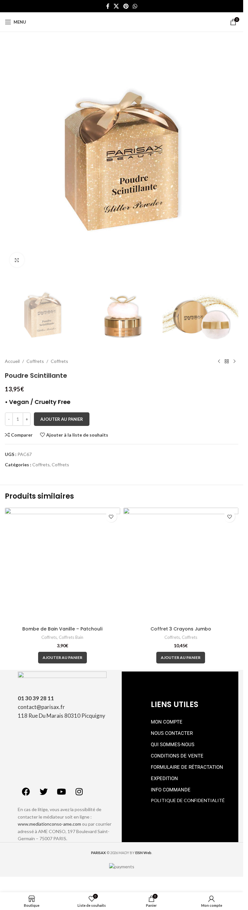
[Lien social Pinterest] (125, 6)
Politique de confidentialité (188, 800)
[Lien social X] (116, 6)
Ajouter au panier (61, 419)
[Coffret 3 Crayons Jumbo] (181, 565)
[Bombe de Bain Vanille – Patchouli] (62, 565)
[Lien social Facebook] (108, 6)
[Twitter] (44, 791)
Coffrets (35, 361)
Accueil (12, 361)
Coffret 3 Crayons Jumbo (180, 629)
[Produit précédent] (219, 361)
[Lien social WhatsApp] (134, 6)
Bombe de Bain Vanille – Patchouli (62, 629)
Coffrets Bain (71, 637)
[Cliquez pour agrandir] (17, 260)
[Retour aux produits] (227, 361)
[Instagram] (79, 791)
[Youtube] (61, 791)
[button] (62, 657)
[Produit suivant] (234, 361)
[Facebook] (26, 791)
